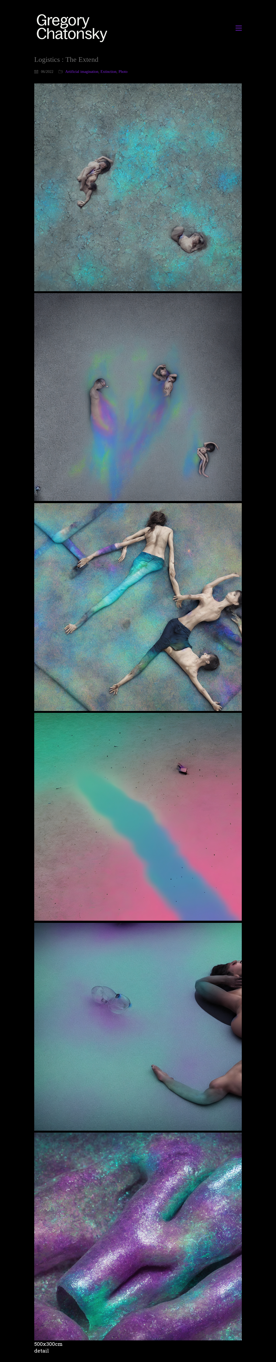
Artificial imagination (81, 72)
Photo (123, 72)
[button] (239, 28)
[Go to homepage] (73, 27)
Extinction (108, 72)
